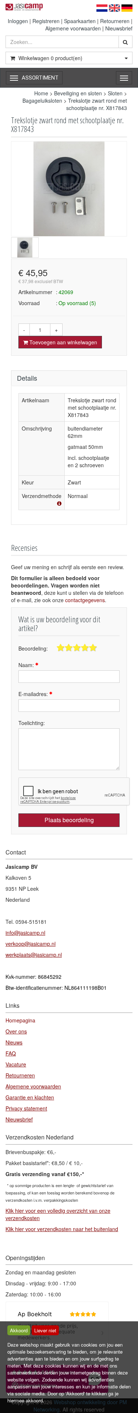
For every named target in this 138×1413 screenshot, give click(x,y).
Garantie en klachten (30, 1097)
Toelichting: (31, 722)
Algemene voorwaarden (73, 28)
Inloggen (18, 21)
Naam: (26, 665)
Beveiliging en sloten (78, 93)
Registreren (46, 21)
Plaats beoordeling (69, 820)
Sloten (115, 93)
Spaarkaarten (80, 21)
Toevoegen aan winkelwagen (62, 342)
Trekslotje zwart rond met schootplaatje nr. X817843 (96, 104)
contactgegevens (85, 600)
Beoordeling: (33, 648)
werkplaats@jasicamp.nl (34, 954)
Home (41, 93)
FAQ (11, 1053)
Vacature (16, 1064)
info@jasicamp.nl (25, 932)
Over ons (16, 1031)
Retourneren (115, 21)
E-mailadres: (33, 694)
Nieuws (14, 1042)
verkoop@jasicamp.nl (31, 943)
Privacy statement (26, 1108)
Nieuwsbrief (118, 28)
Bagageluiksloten (42, 100)
